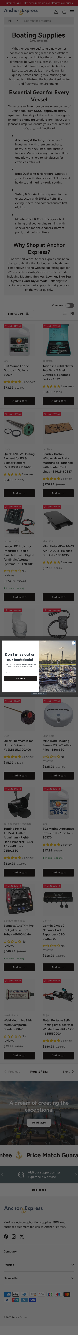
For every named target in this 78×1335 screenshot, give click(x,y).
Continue (20, 678)
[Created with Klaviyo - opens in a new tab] (39, 693)
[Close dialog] (73, 643)
